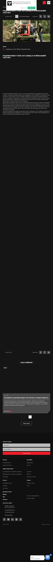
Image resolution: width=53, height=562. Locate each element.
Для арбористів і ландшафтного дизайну (12, 471)
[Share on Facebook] (40, 16)
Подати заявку (26, 453)
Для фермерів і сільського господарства (12, 474)
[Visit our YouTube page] (8, 519)
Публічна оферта (31, 498)
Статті (5, 367)
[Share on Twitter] (44, 16)
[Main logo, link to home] (26, 436)
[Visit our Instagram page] (16, 519)
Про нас (29, 465)
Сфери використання (8, 468)
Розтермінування (7, 462)
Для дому (29, 471)
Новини (29, 480)
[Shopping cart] (44, 2)
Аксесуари (5, 488)
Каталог (5, 480)
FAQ (4, 497)
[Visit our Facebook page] (4, 519)
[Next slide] (30, 416)
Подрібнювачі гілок (7, 483)
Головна (4, 7)
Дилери (5, 494)
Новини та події (30, 483)
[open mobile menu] (48, 2)
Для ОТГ (29, 474)
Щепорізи (5, 485)
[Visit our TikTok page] (20, 519)
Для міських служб (31, 476)
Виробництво (30, 462)
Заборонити (23, 8)
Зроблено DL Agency (46, 524)
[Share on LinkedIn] (48, 16)
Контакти (5, 499)
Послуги (5, 459)
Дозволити (32, 8)
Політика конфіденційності (33, 495)
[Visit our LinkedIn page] (12, 519)
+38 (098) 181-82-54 (9, 512)
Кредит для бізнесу (7, 465)
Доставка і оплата (7, 491)
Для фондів (5, 476)
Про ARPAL (29, 459)
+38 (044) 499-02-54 (10, 510)
